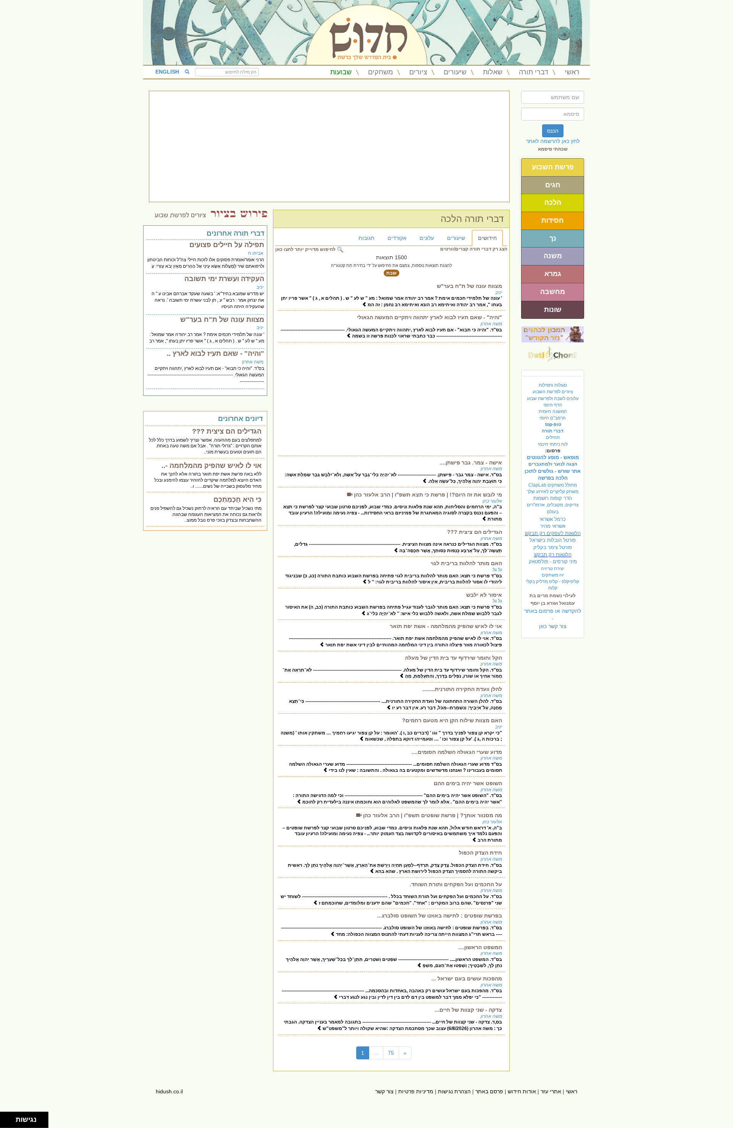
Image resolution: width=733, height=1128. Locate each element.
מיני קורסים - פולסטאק (553, 561)
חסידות (552, 220)
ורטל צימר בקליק (552, 547)
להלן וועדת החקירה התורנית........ (462, 689)
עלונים (427, 238)
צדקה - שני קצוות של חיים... (468, 1010)
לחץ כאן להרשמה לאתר (553, 141)
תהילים (553, 437)
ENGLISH (167, 72)
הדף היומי (552, 405)
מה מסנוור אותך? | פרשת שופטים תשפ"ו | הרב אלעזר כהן (432, 815)
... (376, 1053)
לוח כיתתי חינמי (553, 444)
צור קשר (384, 1091)
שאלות (492, 72)
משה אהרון (491, 323)
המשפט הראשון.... (480, 947)
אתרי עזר (551, 1091)
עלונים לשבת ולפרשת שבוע (553, 398)
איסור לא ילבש (484, 595)
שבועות (341, 72)
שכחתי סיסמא (553, 149)
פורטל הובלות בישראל (553, 540)
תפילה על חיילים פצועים (226, 245)
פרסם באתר (489, 1091)
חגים (552, 185)
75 (391, 1053)
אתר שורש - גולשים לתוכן (553, 471)
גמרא (552, 274)
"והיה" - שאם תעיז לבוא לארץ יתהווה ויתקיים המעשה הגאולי (429, 317)
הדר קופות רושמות (552, 498)
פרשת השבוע (553, 167)
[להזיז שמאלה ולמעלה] (6, 1118)
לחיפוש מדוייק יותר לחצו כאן (306, 249)
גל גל (497, 569)
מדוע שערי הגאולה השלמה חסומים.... (457, 752)
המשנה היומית (553, 411)
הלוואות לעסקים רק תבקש (553, 533)
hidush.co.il (169, 1091)
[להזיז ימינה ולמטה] (10, 1122)
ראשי (572, 72)
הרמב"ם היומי (552, 418)
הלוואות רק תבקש (553, 555)
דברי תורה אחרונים (235, 233)
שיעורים (455, 72)
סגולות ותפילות (553, 385)
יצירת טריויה (552, 568)
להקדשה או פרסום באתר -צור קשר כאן (552, 618)
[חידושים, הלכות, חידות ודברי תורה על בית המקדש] (552, 334)
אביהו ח (255, 253)
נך (552, 238)
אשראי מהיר (552, 526)
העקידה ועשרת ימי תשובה (224, 279)
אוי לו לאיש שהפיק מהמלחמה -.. (211, 465)
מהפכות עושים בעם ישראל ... (466, 978)
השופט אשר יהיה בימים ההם (468, 783)
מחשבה (552, 292)
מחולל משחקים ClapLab (552, 485)
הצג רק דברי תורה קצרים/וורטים (473, 249)
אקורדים (397, 238)
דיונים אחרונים (240, 419)
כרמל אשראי (552, 519)
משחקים (380, 72)
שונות (553, 309)
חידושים (487, 238)
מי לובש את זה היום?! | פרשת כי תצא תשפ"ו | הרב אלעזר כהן (427, 495)
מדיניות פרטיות (415, 1091)
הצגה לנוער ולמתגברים (552, 464)
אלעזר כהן (492, 501)
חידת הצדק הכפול (480, 853)
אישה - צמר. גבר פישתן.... (470, 463)
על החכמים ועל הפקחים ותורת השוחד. (456, 884)
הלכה (552, 202)
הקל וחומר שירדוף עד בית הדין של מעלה (453, 658)
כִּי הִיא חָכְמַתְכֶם (237, 499)
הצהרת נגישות (454, 1091)
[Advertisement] (329, 146)
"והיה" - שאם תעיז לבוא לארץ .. (215, 353)
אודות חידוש (522, 1091)
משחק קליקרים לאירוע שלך (552, 491)
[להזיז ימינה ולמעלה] (10, 1118)
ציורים (418, 72)
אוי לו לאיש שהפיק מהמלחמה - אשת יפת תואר (446, 626)
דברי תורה (533, 72)
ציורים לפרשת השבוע (553, 391)
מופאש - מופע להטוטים (553, 457)
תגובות (366, 238)
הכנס (553, 131)
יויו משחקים (553, 575)
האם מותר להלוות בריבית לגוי (466, 563)
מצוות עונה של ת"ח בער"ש (469, 286)
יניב (498, 292)
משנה (553, 256)
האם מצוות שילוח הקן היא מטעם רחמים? (452, 720)
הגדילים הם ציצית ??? (474, 532)
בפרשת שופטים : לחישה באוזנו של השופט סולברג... (439, 916)
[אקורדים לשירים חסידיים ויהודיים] (552, 352)
